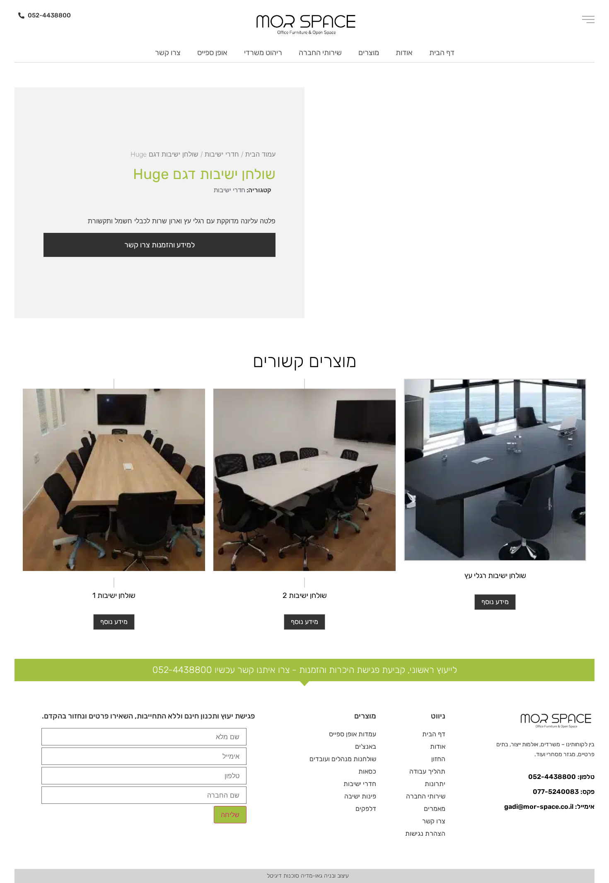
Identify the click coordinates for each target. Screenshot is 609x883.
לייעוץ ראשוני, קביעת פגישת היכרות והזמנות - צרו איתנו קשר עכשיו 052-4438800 (304, 669)
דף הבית (441, 52)
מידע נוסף (495, 602)
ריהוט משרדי (263, 52)
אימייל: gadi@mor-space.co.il (549, 806)
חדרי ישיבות (222, 154)
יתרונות (435, 784)
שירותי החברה (320, 52)
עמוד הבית (260, 154)
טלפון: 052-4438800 (561, 777)
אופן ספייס (212, 52)
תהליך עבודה (427, 771)
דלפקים (365, 809)
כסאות (367, 771)
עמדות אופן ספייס (352, 734)
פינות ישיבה (360, 796)
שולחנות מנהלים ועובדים (342, 759)
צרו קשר (168, 52)
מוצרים (368, 52)
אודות (404, 52)
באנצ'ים (365, 746)
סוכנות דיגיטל (283, 875)
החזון (438, 759)
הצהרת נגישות (425, 833)
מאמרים (434, 809)
